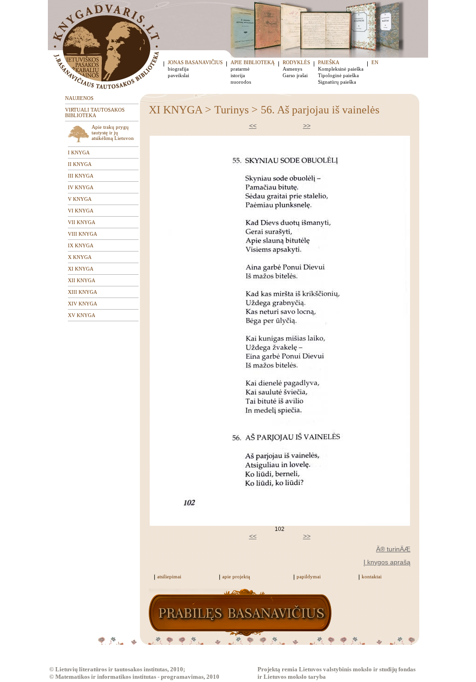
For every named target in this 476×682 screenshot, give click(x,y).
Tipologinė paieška (338, 75)
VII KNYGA (81, 222)
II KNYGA (80, 164)
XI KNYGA (80, 268)
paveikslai (178, 75)
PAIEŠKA (328, 62)
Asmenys (292, 69)
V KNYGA (80, 199)
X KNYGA (80, 257)
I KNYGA (79, 152)
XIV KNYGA (82, 303)
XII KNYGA (81, 280)
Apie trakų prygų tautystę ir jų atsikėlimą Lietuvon (113, 132)
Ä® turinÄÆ (393, 549)
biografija (178, 69)
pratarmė (240, 69)
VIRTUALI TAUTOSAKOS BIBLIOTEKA (95, 112)
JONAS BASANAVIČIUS (195, 62)
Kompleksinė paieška (341, 69)
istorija (238, 75)
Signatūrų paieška (337, 82)
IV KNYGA (80, 187)
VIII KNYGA (82, 234)
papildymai (309, 576)
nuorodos (241, 82)
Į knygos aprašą (387, 562)
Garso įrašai (295, 75)
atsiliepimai (169, 576)
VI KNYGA (80, 210)
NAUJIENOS (79, 98)
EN (374, 62)
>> (307, 125)
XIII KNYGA (82, 292)
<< (253, 125)
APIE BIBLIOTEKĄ (253, 62)
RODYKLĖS (296, 62)
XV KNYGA (81, 315)
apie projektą (236, 576)
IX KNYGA (80, 245)
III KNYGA (80, 176)
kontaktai (372, 576)
